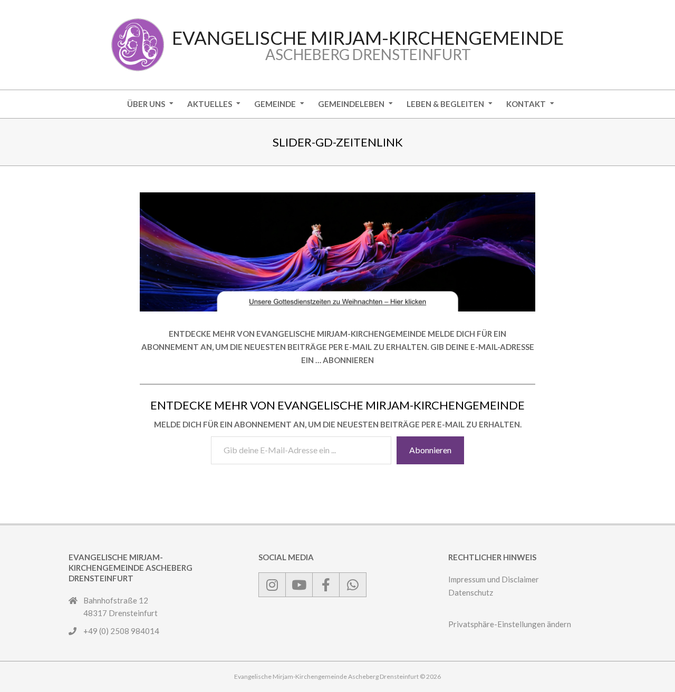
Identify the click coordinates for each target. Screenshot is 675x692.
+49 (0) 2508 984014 (121, 631)
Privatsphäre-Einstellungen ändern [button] (509, 624)
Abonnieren (430, 450)
